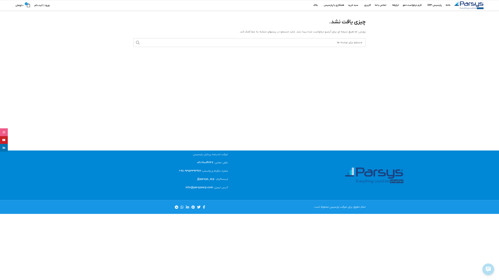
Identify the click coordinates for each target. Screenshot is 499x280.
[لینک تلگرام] (176, 207)
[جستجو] (137, 42)
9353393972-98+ (190, 171)
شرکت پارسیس (338, 207)
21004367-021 (205, 162)
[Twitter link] (199, 207)
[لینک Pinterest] (193, 207)
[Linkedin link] (187, 207)
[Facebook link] (204, 207)
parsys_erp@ (205, 179)
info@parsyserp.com (199, 187)
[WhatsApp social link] (182, 207)
